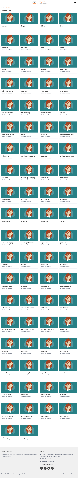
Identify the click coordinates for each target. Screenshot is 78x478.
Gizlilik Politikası (73, 474)
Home (2, 7)
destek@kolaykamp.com (48, 461)
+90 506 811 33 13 (46, 458)
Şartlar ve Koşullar (63, 474)
